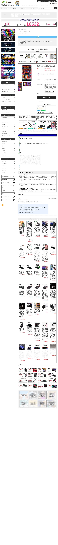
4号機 (29, 31)
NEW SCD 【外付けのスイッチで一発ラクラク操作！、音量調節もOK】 (21, 292)
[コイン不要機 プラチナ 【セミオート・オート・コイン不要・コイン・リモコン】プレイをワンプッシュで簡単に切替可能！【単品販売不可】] (45, 247)
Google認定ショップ (5, 196)
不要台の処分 (4, 155)
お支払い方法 (33, 403)
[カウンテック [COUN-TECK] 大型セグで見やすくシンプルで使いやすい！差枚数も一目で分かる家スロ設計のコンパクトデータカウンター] (22, 347)
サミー (26, 29)
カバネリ (23, 14)
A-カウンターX (4, 163)
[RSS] (2, 205)
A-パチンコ (4, 161)
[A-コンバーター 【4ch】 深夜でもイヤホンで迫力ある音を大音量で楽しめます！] (37, 286)
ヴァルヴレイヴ (33, 14)
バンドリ (43, 14)
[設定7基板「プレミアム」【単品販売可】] (22, 267)
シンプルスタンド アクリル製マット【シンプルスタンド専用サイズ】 (29, 330)
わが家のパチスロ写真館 (6, 182)
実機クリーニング (4, 126)
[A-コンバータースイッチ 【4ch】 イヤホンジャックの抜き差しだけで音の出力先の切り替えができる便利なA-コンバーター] (45, 286)
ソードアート (39, 14)
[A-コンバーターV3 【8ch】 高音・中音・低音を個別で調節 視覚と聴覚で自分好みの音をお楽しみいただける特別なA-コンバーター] (22, 306)
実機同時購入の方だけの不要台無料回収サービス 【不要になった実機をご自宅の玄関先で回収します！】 (21, 230)
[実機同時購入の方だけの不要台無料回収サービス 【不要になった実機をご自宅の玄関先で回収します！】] (22, 224)
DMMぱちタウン (5, 172)
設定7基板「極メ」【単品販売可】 (53, 252)
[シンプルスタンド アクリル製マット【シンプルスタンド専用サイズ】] (29, 325)
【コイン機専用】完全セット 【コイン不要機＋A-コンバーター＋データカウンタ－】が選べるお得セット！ (53, 230)
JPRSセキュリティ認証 (5, 199)
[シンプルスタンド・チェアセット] (53, 306)
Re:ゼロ (16, 16)
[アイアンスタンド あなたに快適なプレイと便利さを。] (37, 306)
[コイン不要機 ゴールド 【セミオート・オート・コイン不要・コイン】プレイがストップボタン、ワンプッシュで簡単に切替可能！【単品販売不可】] (37, 247)
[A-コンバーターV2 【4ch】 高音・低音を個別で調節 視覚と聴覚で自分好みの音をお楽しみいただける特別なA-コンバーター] (53, 286)
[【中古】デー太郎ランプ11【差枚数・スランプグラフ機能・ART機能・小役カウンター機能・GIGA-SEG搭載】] (37, 347)
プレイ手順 (3, 143)
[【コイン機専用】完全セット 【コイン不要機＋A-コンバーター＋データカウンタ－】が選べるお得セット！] (53, 224)
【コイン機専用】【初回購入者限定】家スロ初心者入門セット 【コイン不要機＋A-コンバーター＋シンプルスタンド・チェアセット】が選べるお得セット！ (29, 232)
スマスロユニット (18, 14)
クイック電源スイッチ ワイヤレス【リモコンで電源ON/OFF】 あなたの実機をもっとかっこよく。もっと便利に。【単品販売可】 (53, 275)
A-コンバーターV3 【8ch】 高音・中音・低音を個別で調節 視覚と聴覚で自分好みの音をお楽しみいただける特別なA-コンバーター (21, 313)
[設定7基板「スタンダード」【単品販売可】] (29, 267)
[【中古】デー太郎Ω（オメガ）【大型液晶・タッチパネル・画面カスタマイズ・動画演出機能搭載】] (29, 347)
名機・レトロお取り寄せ (6, 99)
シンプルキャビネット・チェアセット (21, 329)
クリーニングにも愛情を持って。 (33, 395)
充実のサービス (24, 395)
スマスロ (12, 14)
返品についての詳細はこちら (42, 106)
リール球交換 (4, 152)
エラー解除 (3, 150)
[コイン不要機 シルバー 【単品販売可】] (29, 247)
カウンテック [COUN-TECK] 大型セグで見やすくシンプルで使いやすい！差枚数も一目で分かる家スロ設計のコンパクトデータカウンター (21, 355)
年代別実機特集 (25, 31)
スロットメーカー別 (21, 29)
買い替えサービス (4, 133)
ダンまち (12, 16)
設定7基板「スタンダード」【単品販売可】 (29, 272)
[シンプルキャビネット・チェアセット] (22, 325)
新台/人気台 (15, 8)
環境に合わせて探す (5, 109)
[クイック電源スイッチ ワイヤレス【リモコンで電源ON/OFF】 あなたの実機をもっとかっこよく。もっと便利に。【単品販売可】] (53, 267)
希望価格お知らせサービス (6, 135)
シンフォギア (28, 14)
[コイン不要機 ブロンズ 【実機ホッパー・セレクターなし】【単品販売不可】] (22, 247)
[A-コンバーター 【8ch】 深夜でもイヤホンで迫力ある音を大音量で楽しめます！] (29, 286)
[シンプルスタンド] (45, 306)
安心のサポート (4, 141)
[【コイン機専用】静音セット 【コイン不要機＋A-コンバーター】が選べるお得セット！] (37, 224)
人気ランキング (23, 8)
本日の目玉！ (4, 97)
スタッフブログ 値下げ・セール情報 (7, 186)
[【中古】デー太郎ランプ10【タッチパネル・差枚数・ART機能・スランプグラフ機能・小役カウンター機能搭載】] (45, 347)
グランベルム (48, 14)
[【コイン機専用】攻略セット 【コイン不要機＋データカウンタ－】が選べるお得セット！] (45, 224)
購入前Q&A (3, 119)
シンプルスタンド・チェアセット (53, 310)
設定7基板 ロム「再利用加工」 (36, 272)
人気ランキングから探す (6, 89)
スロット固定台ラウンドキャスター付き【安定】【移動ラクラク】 (29, 311)
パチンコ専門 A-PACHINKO (6, 176)
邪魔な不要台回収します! (42, 403)
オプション (33, 8)
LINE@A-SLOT (4, 179)
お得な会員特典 (4, 117)
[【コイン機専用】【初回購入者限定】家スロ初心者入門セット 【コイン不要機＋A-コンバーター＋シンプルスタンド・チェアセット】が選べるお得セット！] (29, 224)
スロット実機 (6, 8)
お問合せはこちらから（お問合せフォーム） (46, 1)
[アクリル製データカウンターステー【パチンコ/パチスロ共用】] (53, 347)
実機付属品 (3, 124)
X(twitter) (3, 190)
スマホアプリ (51, 403)
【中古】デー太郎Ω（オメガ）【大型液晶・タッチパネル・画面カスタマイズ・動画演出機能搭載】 (29, 354)
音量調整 (3, 148)
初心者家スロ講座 (4, 122)
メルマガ (3, 193)
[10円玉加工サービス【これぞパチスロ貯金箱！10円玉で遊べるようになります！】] (45, 267)
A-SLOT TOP (20, 28)
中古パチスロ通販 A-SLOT (5, 4)
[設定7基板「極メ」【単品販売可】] (53, 247)
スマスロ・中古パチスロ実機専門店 (7, 5)
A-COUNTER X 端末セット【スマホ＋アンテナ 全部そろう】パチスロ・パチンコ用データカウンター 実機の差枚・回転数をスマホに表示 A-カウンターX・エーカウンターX (37, 333)
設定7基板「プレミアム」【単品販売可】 (21, 272)
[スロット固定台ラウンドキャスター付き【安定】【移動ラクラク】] (29, 306)
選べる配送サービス (51, 395)
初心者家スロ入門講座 (42, 395)
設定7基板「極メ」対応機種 (6, 101)
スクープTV (4, 170)
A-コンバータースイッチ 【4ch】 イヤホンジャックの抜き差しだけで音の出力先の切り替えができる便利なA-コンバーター (45, 294)
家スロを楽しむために (23, 403)
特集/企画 (20, 31)
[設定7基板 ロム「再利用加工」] (37, 267)
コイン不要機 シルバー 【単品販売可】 (29, 252)
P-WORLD (4, 168)
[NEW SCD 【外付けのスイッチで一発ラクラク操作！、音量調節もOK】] (22, 286)
